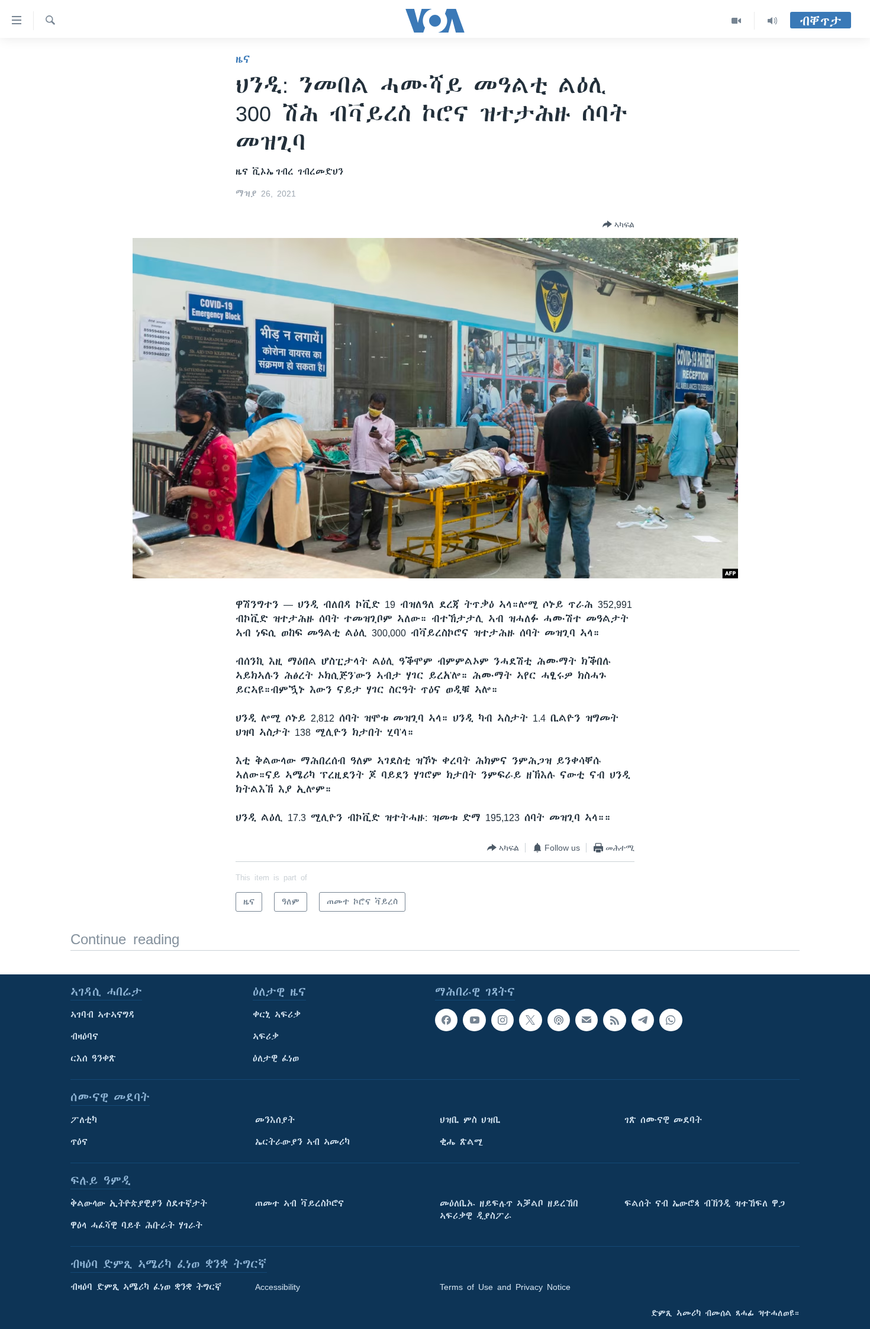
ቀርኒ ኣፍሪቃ (277, 1014)
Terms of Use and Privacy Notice (505, 1287)
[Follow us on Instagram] (502, 1020)
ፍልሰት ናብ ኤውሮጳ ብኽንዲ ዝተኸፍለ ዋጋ (704, 1203)
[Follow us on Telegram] (642, 1020)
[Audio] (772, 21)
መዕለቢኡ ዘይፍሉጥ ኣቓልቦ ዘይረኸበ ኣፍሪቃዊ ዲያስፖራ (509, 1209)
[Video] (736, 21)
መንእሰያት (275, 1120)
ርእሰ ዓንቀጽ (93, 1058)
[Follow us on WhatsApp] (670, 1020)
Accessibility (277, 1287)
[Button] (618, 224)
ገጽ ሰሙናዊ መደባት (663, 1120)
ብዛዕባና (84, 1036)
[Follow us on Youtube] (474, 1020)
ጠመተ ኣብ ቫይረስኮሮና (299, 1203)
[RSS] (614, 1020)
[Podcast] (558, 1020)
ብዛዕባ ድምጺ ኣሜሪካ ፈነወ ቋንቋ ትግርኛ (145, 1287)
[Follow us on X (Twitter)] (530, 1020)
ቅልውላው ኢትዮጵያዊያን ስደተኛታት (138, 1203)
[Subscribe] (586, 1020)
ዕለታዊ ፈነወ (276, 1058)
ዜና (243, 59)
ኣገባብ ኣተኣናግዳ (102, 1014)
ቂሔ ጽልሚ (461, 1142)
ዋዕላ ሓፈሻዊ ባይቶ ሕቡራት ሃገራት (136, 1225)
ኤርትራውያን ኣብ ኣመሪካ (302, 1142)
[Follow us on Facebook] (446, 1020)
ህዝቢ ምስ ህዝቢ (470, 1120)
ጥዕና (79, 1142)
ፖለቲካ (83, 1120)
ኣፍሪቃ (266, 1036)
